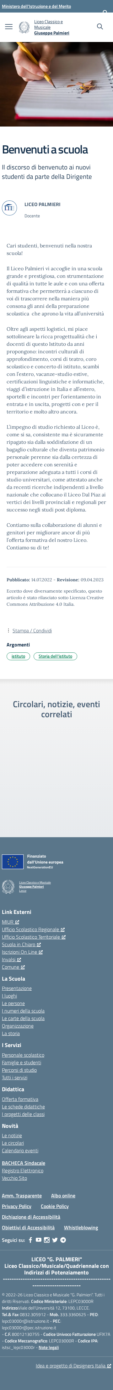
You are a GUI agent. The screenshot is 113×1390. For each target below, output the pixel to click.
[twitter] (55, 1240)
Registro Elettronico (22, 1170)
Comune (10, 967)
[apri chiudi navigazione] (9, 27)
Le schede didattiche (23, 1106)
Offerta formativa (20, 1099)
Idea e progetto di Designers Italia (70, 1365)
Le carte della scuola (23, 1018)
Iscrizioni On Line (19, 952)
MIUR (7, 922)
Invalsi (8, 959)
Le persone (13, 1003)
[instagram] (47, 1240)
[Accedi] (105, 12)
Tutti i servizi (14, 1077)
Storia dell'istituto (55, 656)
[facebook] (30, 1240)
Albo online (63, 1195)
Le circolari (13, 1143)
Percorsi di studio (19, 1070)
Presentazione (17, 988)
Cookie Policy (55, 1206)
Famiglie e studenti (21, 1062)
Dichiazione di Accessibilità (31, 1217)
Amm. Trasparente (22, 1195)
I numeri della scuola (23, 1010)
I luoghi (9, 995)
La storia (11, 1033)
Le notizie (12, 1135)
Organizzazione (18, 1026)
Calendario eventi (20, 1150)
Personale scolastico (23, 1055)
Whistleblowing (81, 1227)
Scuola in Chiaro (18, 944)
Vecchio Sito (14, 1178)
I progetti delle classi (23, 1114)
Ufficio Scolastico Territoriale (31, 937)
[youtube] (38, 1240)
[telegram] (63, 1240)
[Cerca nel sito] (100, 27)
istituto (18, 656)
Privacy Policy (16, 1206)
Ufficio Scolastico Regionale (30, 929)
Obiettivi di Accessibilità (28, 1227)
